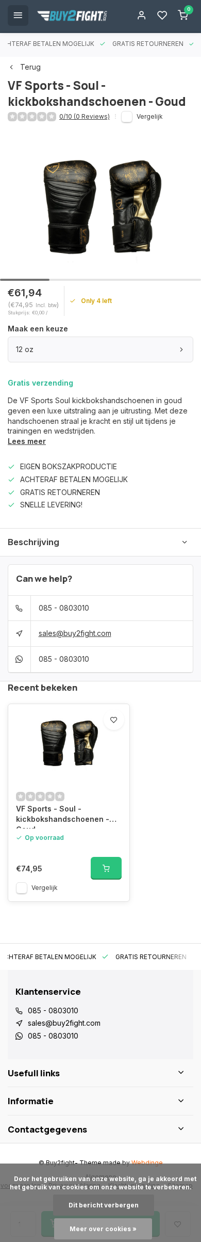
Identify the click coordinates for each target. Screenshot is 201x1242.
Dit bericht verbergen (104, 1205)
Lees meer (27, 441)
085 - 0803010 (64, 607)
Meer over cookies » (103, 1229)
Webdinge (147, 1163)
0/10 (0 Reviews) (84, 116)
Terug (30, 66)
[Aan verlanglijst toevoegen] (114, 719)
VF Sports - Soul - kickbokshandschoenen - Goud (62, 816)
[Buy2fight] (72, 15)
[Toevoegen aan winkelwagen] (106, 868)
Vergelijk (150, 116)
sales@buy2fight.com (75, 633)
